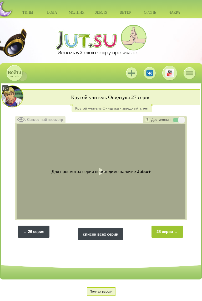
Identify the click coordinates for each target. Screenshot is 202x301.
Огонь (150, 12)
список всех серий (100, 234)
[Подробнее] (147, 120)
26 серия (36, 231)
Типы (27, 12)
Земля (101, 12)
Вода (52, 12)
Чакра (174, 12)
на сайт (14, 73)
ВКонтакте (150, 73)
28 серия (164, 231)
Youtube (169, 73)
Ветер (125, 12)
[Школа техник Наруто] (101, 40)
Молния (76, 12)
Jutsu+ (131, 73)
